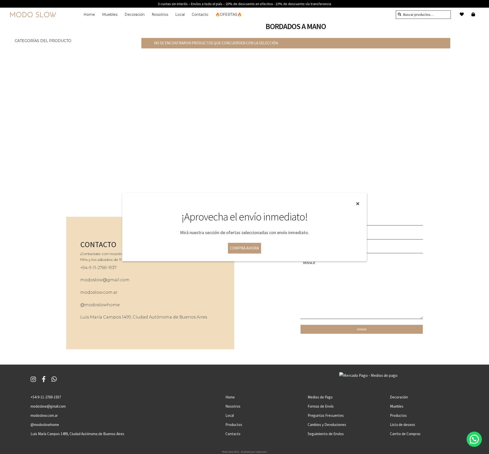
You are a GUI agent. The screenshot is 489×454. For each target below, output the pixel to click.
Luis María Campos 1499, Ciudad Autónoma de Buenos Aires (143, 317)
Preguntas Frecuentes (326, 415)
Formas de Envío (321, 406)
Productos (233, 424)
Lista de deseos (402, 424)
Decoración (135, 14)
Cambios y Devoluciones (327, 424)
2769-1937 (107, 267)
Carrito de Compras (405, 433)
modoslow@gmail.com (105, 279)
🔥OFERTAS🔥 (228, 14)
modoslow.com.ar (99, 292)
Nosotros (160, 14)
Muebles (109, 14)
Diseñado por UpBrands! (254, 451)
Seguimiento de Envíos (326, 433)
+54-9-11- (89, 267)
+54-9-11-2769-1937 (46, 397)
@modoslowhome (100, 304)
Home (89, 14)
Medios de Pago (320, 397)
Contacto (200, 14)
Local (180, 14)
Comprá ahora (244, 247)
